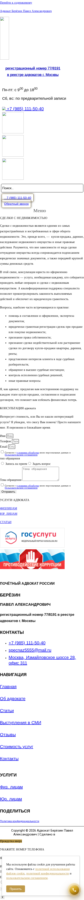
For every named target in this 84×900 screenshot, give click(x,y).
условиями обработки (27, 452)
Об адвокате (12, 698)
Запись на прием (16, 463)
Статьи (7, 710)
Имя (3, 436)
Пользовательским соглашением (21, 454)
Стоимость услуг (16, 746)
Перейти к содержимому (16, 2)
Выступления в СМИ (20, 722)
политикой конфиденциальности (47, 873)
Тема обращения (11, 480)
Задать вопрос (42, 463)
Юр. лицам (11, 799)
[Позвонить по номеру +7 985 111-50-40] (74, 889)
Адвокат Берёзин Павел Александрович (26, 11)
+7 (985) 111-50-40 (25, 108)
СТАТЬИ (5, 522)
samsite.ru (63, 834)
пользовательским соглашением (27, 878)
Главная (8, 686)
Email (4, 446)
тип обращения (10, 458)
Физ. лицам (11, 787)
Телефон (6, 441)
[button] (18, 198)
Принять (16, 889)
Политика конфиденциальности (19, 821)
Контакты (9, 758)
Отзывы (8, 734)
